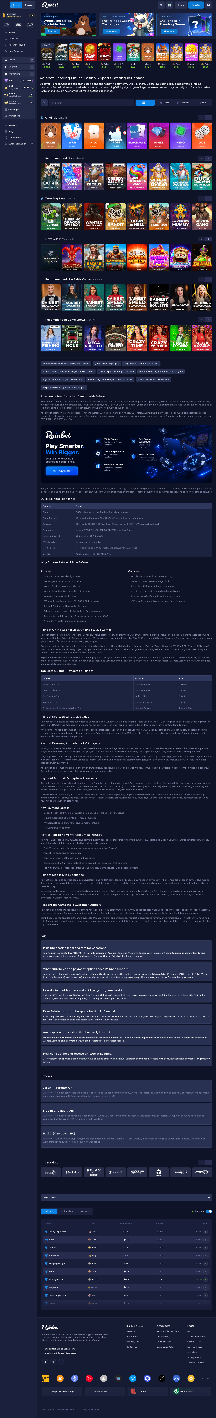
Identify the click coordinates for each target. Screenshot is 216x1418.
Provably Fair (132, 1342)
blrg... (94, 1255)
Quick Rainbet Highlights (106, 363)
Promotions (132, 1336)
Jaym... (95, 1239)
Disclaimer (192, 1352)
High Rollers (67, 1211)
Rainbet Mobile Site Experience (153, 379)
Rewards (130, 1331)
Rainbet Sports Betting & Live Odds (116, 371)
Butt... (95, 1231)
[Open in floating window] (209, 186)
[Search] (161, 5)
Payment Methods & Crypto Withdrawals (62, 379)
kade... (95, 1271)
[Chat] (208, 5)
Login (181, 5)
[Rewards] (169, 5)
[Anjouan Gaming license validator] (134, 1391)
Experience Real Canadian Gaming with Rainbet (65, 363)
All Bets (49, 1211)
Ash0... (95, 1247)
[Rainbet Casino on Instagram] (61, 1362)
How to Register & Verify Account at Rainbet (110, 379)
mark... (95, 1263)
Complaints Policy (165, 1347)
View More (111, 31)
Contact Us (131, 1347)
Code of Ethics (164, 1342)
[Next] (208, 117)
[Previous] (201, 117)
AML (189, 1331)
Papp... (94, 1303)
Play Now (52, 31)
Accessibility (163, 1336)
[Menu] (5, 5)
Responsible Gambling (168, 1331)
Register (196, 5)
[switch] (209, 1211)
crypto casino (93, 1334)
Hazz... (95, 1279)
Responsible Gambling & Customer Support (64, 387)
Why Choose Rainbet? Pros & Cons (141, 363)
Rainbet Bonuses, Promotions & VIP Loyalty (161, 371)
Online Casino (49, 1197)
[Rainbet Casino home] (50, 5)
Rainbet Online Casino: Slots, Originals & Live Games (68, 371)
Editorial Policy (194, 1347)
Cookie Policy (194, 1342)
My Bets (84, 1211)
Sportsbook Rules (196, 1336)
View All (63, 118)
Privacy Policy (194, 1357)
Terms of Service (195, 1362)
